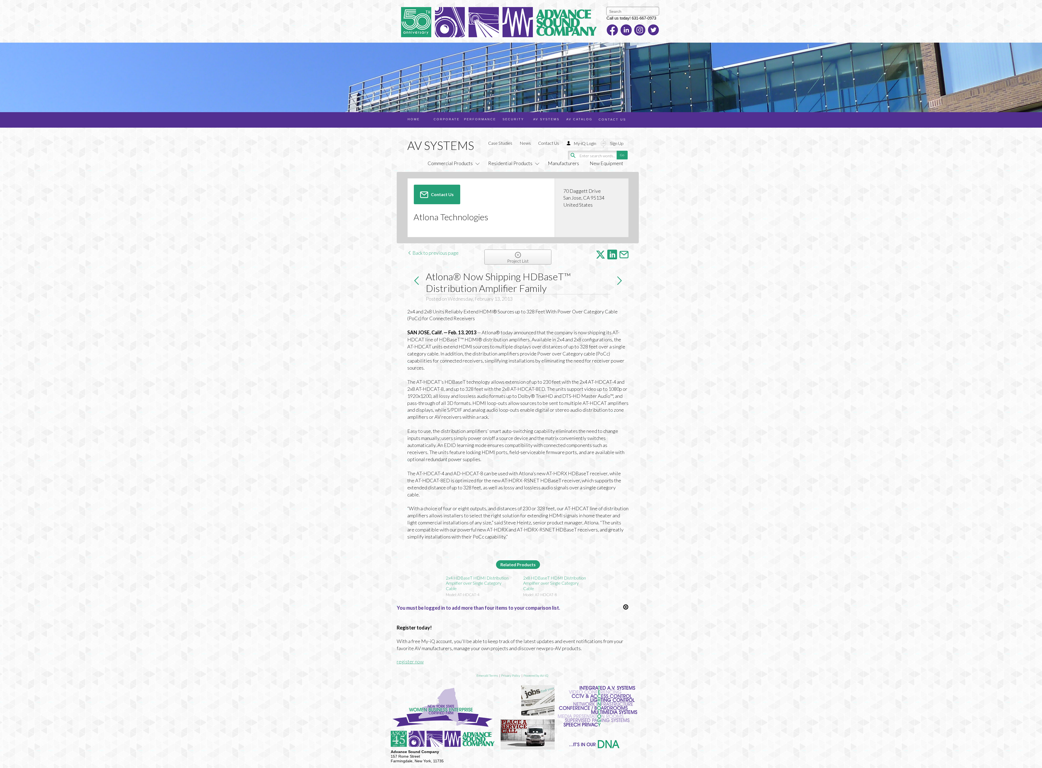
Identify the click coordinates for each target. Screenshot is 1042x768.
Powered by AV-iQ (535, 675)
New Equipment (606, 163)
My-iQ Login (585, 143)
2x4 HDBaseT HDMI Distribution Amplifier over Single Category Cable (477, 583)
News (525, 143)
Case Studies (500, 143)
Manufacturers (563, 163)
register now (410, 662)
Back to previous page (435, 253)
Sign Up (617, 143)
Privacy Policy (510, 675)
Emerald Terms (487, 675)
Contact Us (548, 143)
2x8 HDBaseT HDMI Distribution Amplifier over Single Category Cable (554, 583)
